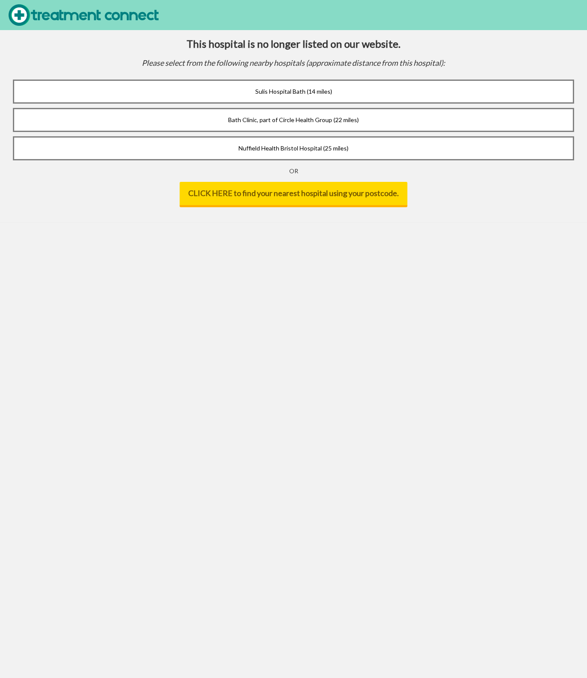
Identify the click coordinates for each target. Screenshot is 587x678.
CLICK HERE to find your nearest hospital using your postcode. (293, 193)
